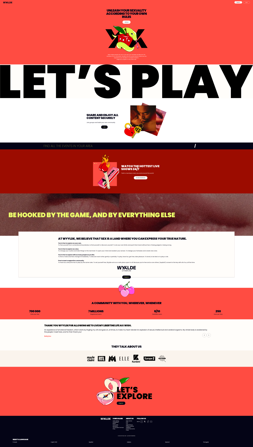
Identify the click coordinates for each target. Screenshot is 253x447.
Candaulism (116, 422)
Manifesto (115, 426)
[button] (204, 335)
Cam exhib (115, 425)
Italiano (129, 442)
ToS (127, 423)
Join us (126, 22)
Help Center (129, 421)
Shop (114, 429)
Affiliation (128, 427)
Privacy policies (130, 426)
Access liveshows (140, 178)
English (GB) (54, 442)
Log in (246, 2)
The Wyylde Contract (118, 427)
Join (104, 127)
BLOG (138, 421)
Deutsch (167, 442)
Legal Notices (129, 425)
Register (238, 2)
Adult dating (116, 421)
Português (206, 442)
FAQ (127, 422)
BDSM (114, 423)
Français (15, 442)
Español (91, 442)
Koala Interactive (130, 429)
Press (127, 430)
